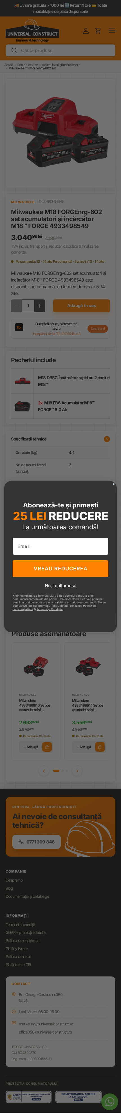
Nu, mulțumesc (60, 585)
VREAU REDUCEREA (61, 568)
